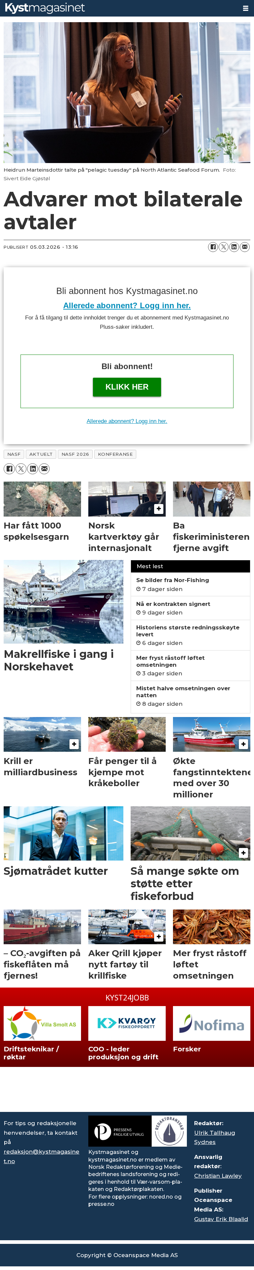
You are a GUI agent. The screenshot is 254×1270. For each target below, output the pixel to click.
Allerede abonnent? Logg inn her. (127, 305)
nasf (14, 454)
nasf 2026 (75, 454)
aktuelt (41, 454)
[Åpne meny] (245, 8)
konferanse (115, 454)
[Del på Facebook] (213, 247)
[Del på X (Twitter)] (224, 247)
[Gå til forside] (118, 8)
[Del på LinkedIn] (234, 247)
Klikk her (127, 386)
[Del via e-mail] (245, 247)
